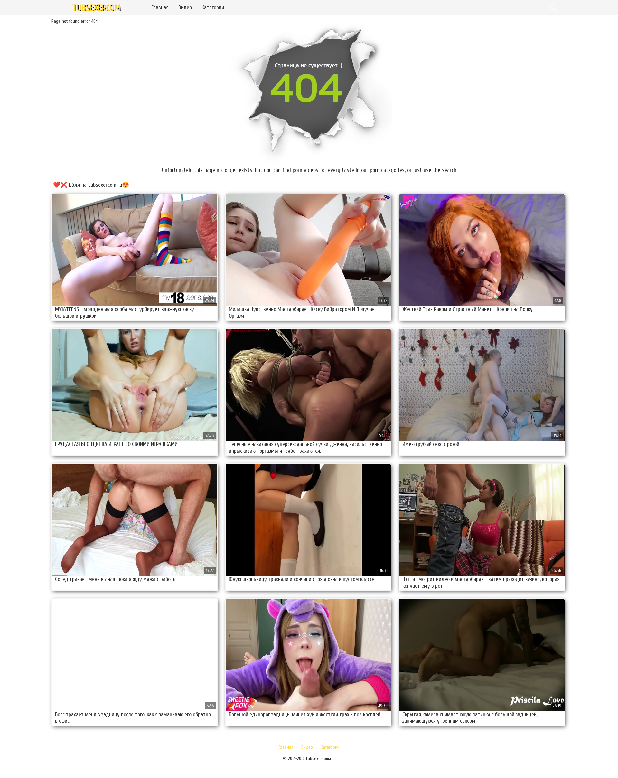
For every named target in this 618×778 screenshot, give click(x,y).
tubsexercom (96, 8)
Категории (212, 8)
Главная (160, 8)
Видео (185, 8)
